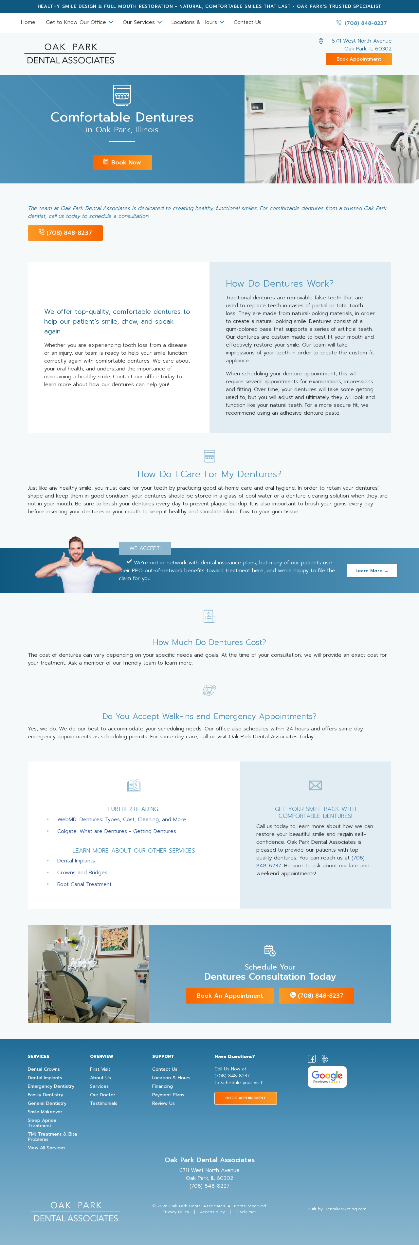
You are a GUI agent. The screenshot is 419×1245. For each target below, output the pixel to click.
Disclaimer (246, 1212)
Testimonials (103, 1103)
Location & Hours (171, 1078)
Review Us (163, 1103)
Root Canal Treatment (84, 884)
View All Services (46, 1148)
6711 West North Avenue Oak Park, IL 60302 (362, 45)
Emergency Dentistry (51, 1086)
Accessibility (212, 1212)
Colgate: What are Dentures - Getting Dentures (116, 831)
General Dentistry (47, 1103)
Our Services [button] (140, 22)
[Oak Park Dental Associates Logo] (70, 51)
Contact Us (247, 22)
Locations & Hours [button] (195, 22)
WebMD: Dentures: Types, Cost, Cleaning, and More (121, 819)
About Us (100, 1078)
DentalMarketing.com (345, 1209)
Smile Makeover (45, 1112)
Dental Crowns (44, 1069)
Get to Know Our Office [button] (77, 22)
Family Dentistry (45, 1095)
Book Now (125, 162)
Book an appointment (230, 995)
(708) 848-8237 (365, 23)
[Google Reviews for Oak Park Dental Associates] (327, 1077)
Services (99, 1086)
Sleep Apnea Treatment (42, 1123)
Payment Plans (168, 1095)
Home (28, 22)
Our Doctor (102, 1095)
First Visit (100, 1069)
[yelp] (325, 1060)
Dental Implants (76, 861)
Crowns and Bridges (82, 873)
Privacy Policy (176, 1212)
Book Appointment (359, 59)
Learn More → (372, 570)
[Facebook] (312, 1060)
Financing (162, 1086)
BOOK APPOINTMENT (246, 1098)
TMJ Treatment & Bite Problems (52, 1137)
